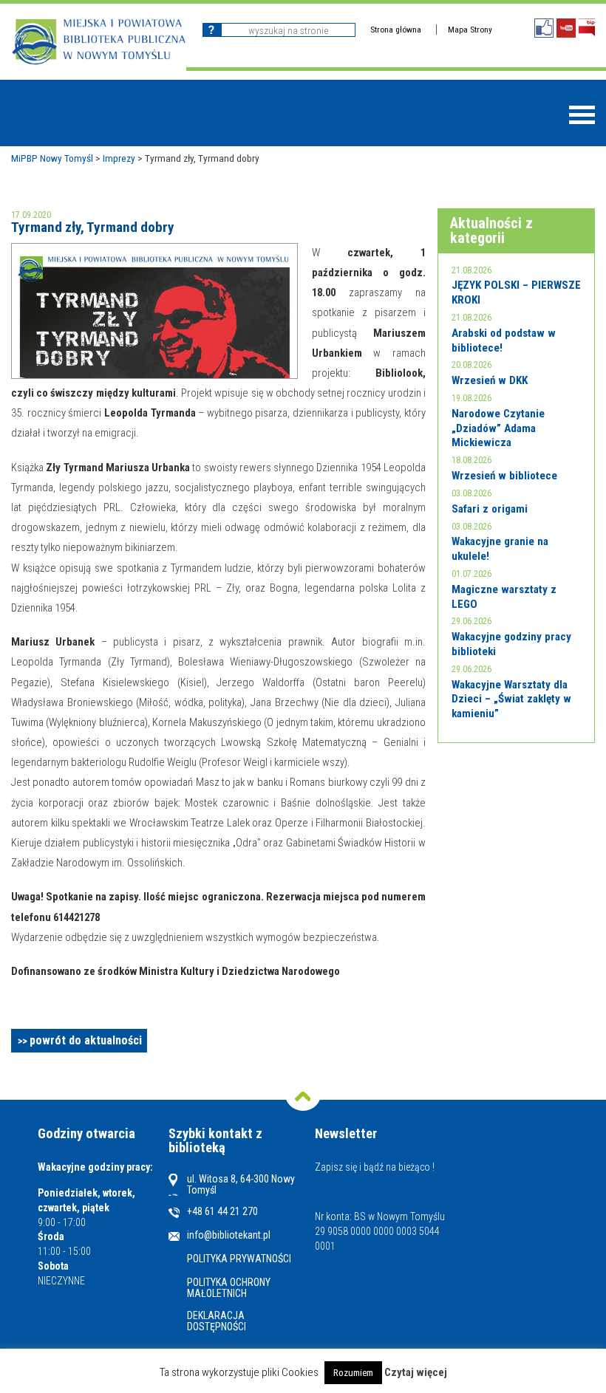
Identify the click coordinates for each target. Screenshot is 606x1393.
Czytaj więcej (415, 1372)
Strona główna (395, 29)
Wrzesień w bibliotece (504, 475)
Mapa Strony (470, 29)
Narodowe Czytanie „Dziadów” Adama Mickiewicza (498, 428)
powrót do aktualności (86, 1040)
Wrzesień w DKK (490, 380)
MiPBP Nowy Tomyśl (52, 158)
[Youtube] (566, 28)
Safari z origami (490, 509)
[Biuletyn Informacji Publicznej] (587, 27)
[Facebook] (544, 28)
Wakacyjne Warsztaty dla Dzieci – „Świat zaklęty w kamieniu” (511, 699)
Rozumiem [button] (353, 1372)
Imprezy (119, 158)
